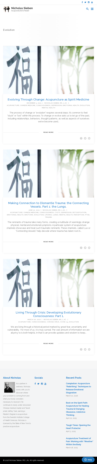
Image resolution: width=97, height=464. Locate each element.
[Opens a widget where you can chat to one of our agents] (88, 460)
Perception (79, 215)
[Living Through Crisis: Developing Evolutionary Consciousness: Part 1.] (48, 283)
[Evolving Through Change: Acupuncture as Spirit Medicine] (48, 70)
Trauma (48, 217)
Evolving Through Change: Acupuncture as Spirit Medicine (48, 99)
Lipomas (48, 215)
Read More (49, 132)
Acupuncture (13, 105)
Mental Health (48, 108)
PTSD (87, 215)
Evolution (85, 105)
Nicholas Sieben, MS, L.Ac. (55, 103)
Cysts (57, 212)
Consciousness (43, 105)
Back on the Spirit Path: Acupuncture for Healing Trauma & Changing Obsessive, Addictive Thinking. (77, 409)
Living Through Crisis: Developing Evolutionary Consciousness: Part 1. (48, 314)
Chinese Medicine (27, 105)
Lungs (55, 215)
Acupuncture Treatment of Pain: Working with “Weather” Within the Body (79, 441)
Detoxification (79, 212)
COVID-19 (64, 322)
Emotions (28, 215)
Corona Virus (53, 322)
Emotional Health (71, 105)
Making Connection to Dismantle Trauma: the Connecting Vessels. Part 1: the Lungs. (48, 204)
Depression (56, 105)
